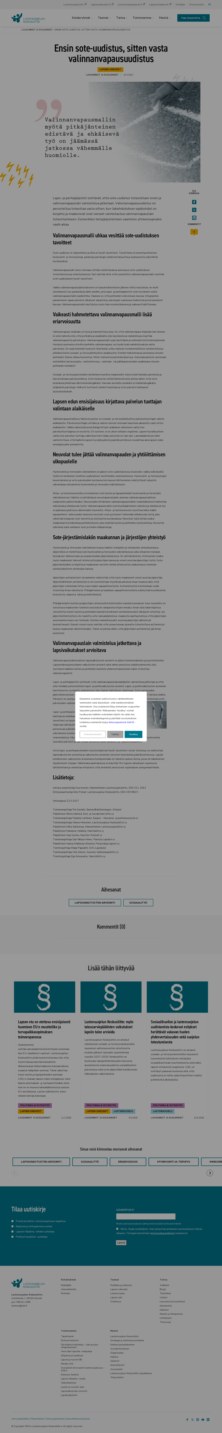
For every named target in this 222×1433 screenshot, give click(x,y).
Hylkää (115, 734)
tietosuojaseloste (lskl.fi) (121, 722)
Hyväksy (133, 734)
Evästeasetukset (92, 734)
